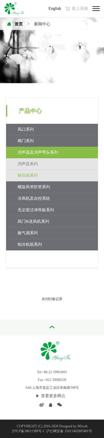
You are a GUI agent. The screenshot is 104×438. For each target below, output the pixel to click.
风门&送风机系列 (33, 221)
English (55, 8)
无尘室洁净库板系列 (36, 210)
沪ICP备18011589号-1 (28, 431)
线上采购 (80, 8)
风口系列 (26, 129)
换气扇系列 (28, 233)
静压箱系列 (28, 175)
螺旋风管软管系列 (34, 187)
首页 (19, 24)
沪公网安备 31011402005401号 (68, 431)
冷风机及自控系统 (34, 198)
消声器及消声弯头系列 (38, 152)
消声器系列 (28, 164)
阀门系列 (26, 141)
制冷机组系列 (30, 244)
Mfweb (82, 426)
